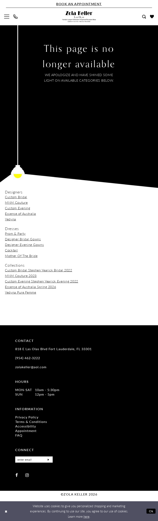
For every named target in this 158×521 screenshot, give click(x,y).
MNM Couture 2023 (21, 275)
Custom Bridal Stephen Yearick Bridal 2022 (38, 270)
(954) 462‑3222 (27, 357)
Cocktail (11, 250)
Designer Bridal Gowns (23, 239)
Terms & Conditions (31, 421)
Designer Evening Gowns (24, 244)
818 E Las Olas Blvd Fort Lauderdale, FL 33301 (53, 348)
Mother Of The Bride (21, 255)
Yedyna (10, 219)
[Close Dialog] (6, 511)
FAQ (18, 435)
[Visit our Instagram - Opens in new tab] (27, 474)
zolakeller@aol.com (30, 367)
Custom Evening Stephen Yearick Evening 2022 (41, 281)
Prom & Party (15, 233)
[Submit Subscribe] (48, 459)
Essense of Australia (20, 213)
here (86, 516)
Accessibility (25, 426)
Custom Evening (17, 208)
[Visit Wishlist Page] (152, 17)
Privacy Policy (26, 417)
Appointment (26, 430)
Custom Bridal (16, 197)
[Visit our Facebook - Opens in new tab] (16, 474)
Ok (151, 511)
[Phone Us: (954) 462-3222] (15, 17)
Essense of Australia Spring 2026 (30, 286)
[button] (6, 16)
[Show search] (144, 17)
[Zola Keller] (79, 16)
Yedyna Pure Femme (20, 292)
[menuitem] (6, 16)
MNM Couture (16, 202)
